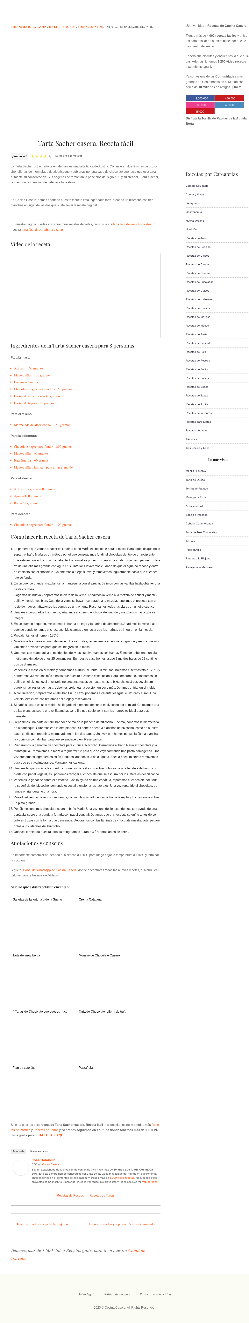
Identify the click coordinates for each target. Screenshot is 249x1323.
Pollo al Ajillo (193, 549)
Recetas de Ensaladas (199, 281)
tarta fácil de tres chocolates (132, 224)
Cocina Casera (50, 1164)
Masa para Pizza (196, 497)
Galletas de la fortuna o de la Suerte (37, 899)
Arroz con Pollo (195, 506)
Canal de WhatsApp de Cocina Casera (50, 870)
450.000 (230, 98)
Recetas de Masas (197, 325)
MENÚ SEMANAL (196, 471)
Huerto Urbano (195, 220)
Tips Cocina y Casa (198, 447)
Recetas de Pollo (196, 351)
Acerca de (18, 1151)
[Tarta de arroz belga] (43, 991)
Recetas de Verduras (199, 413)
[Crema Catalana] (109, 943)
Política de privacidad (155, 1294)
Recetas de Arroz (196, 238)
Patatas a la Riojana (198, 558)
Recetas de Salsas (197, 378)
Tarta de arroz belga (26, 955)
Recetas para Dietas (198, 421)
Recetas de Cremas (198, 273)
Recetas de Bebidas (198, 246)
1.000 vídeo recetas (122, 1177)
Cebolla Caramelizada (199, 523)
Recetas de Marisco (198, 316)
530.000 (201, 105)
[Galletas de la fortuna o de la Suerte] (43, 943)
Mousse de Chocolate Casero (99, 955)
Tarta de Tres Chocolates (201, 532)
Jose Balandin (43, 1160)
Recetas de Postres (70, 1195)
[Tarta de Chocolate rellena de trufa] (109, 1055)
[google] (229, 14)
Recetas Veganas (196, 430)
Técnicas (191, 439)
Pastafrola (86, 1067)
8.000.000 (202, 98)
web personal (150, 1181)
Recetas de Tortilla (197, 404)
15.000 (200, 111)
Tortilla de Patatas (197, 488)
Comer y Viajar (195, 194)
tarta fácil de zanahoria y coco (42, 229)
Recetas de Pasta (197, 334)
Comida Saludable (197, 185)
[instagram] (213, 14)
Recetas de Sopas (197, 386)
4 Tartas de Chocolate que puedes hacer (40, 1011)
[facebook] (197, 14)
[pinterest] (236, 14)
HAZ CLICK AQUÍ (51, 1135)
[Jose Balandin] (21, 1174)
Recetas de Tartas (45, 1130)
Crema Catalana (90, 899)
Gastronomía (194, 211)
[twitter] (205, 14)
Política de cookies (116, 1294)
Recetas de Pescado (198, 343)
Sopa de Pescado (197, 514)
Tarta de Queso (195, 479)
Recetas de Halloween (199, 299)
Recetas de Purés (197, 369)
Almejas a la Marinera (199, 567)
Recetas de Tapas (197, 395)
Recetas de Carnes (198, 264)
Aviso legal (86, 1294)
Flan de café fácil (24, 1067)
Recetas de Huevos (198, 308)
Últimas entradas (38, 1151)
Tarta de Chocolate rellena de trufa (102, 1011)
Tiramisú (191, 541)
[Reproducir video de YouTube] (85, 295)
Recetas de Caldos (197, 255)
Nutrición (191, 229)
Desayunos (193, 203)
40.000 (229, 105)
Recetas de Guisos (197, 290)
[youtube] (221, 14)
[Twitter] (155, 1161)
